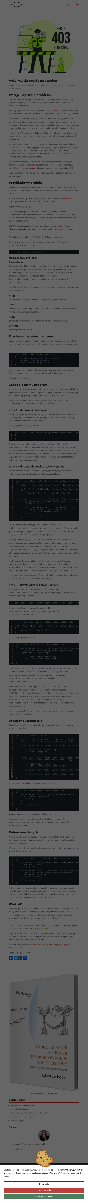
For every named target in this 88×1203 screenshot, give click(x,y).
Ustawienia (44, 1184)
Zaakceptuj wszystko (44, 1196)
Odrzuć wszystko (44, 1190)
